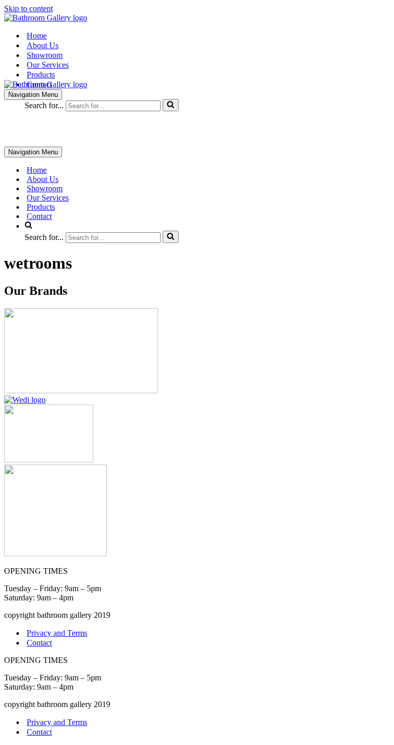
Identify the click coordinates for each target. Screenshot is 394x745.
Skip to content (28, 8)
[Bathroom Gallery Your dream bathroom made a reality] (45, 17)
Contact (39, 84)
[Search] (171, 105)
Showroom (45, 55)
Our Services (48, 65)
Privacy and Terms (57, 633)
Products (41, 74)
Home (37, 35)
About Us (42, 45)
